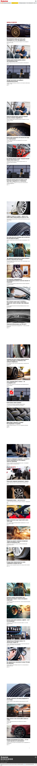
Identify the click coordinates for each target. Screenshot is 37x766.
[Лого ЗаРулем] (4, 1)
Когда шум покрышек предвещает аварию (17, 481)
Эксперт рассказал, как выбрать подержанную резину (15, 80)
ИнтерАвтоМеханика (7, 2)
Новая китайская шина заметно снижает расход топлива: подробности (17, 117)
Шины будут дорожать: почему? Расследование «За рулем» (15, 423)
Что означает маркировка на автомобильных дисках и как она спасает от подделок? (18, 281)
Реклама (6, 760)
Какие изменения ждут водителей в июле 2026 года (17, 520)
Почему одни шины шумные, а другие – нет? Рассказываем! (18, 620)
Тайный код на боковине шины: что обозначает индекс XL (16, 641)
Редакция (2, 760)
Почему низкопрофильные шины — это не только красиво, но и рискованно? (17, 740)
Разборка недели (22, 2)
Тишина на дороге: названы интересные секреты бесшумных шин (17, 541)
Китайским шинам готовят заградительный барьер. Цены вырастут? (18, 159)
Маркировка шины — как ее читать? (16, 500)
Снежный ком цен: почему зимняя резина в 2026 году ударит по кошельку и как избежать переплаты (18, 360)
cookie (24, 764)
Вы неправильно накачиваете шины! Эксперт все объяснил (18, 662)
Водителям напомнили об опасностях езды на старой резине (18, 138)
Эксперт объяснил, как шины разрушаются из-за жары (18, 699)
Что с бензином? (30, 2)
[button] (36, 764)
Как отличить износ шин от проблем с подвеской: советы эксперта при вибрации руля (18, 303)
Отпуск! (35, 2)
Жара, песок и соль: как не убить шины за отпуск (17, 719)
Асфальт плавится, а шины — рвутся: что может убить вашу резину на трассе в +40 (17, 216)
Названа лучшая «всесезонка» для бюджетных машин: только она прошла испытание (17, 599)
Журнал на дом (15, 2)
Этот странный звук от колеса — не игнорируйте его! (16, 382)
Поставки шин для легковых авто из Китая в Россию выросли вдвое (18, 237)
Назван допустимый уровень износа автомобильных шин (16, 60)
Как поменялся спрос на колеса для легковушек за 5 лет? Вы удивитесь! (16, 39)
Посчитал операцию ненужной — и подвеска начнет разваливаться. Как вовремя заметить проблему (18, 460)
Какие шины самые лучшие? (14, 402)
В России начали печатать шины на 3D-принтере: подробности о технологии (17, 180)
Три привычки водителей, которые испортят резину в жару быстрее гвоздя (18, 259)
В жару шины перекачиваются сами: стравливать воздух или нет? (16, 562)
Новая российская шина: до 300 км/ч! (16, 324)
